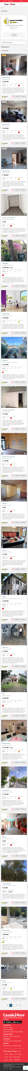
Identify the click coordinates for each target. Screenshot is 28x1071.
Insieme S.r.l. (11, 1065)
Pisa (19, 1051)
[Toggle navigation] (22, 4)
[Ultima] (20, 1005)
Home (2, 7)
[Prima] (7, 1005)
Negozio (4, 503)
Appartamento (6, 77)
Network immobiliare (8, 1029)
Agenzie (11, 1027)
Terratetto (5, 360)
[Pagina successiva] (17, 1005)
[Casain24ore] (9, 4)
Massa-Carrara (16, 1057)
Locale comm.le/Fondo (8, 217)
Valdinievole (17, 1060)
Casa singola (5, 790)
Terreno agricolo (6, 883)
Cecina (6, 1060)
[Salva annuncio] (12, 96)
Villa (3, 694)
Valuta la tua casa (7, 1045)
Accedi (10, 1036)
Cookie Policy (18, 1066)
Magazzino (5, 647)
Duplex (4, 597)
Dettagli (23, 96)
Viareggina (5, 263)
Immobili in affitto (17, 1041)
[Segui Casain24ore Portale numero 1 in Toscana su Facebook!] (4, 1069)
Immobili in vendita (7, 1041)
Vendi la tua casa (17, 1045)
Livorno (6, 1054)
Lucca (15, 1054)
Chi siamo (5, 1027)
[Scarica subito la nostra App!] (8, 1022)
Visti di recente (16, 1036)
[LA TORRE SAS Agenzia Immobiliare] (5, 96)
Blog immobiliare (19, 1031)
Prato (10, 1057)
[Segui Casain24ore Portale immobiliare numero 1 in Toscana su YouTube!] (10, 1069)
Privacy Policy (12, 1066)
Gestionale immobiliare (8, 1031)
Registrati (5, 1036)
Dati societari (6, 1066)
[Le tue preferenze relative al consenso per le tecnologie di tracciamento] (25, 1068)
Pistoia (6, 1057)
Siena (19, 1054)
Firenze (11, 1054)
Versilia (11, 1060)
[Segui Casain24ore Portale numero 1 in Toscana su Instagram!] (7, 1069)
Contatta (14, 34)
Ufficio (4, 550)
